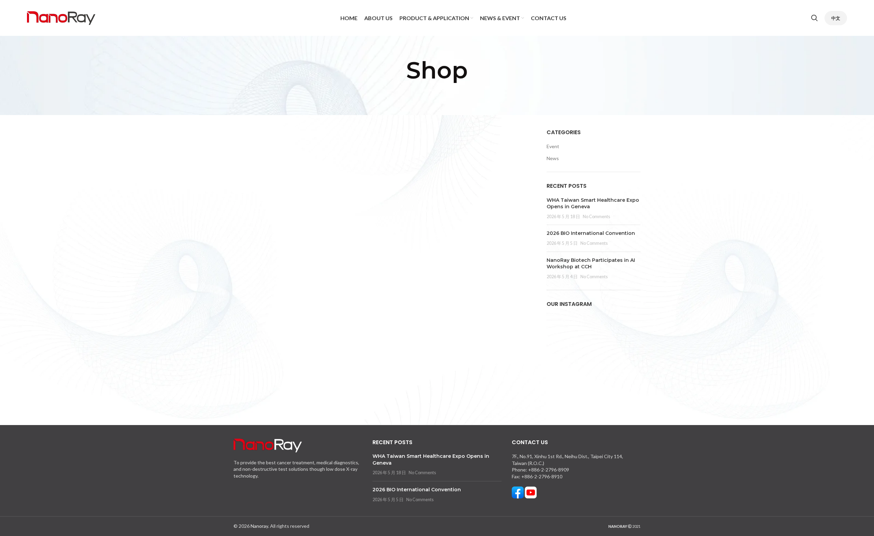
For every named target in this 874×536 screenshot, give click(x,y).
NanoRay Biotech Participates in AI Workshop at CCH (591, 263)
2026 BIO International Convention (591, 233)
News (553, 158)
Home (428, 90)
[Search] (814, 18)
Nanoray (259, 526)
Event (553, 146)
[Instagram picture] (562, 330)
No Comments (596, 216)
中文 (835, 18)
